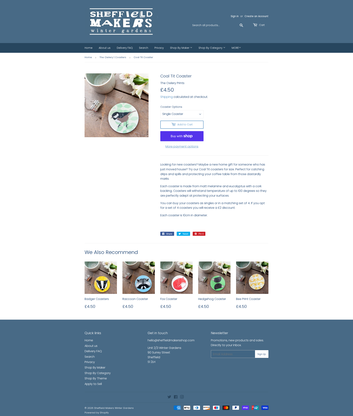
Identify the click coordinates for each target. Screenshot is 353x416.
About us (104, 48)
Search (143, 48)
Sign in (235, 16)
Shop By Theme (96, 378)
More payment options (181, 146)
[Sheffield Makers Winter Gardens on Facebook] (176, 397)
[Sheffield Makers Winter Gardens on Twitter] (169, 397)
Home (88, 48)
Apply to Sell (93, 384)
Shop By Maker (180, 48)
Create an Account (256, 16)
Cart (261, 25)
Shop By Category (211, 48)
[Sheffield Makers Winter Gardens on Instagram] (182, 397)
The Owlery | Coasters (112, 57)
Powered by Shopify (97, 412)
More (235, 48)
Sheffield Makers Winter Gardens (114, 408)
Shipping (166, 97)
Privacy (159, 48)
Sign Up (261, 354)
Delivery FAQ (125, 48)
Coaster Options (171, 107)
